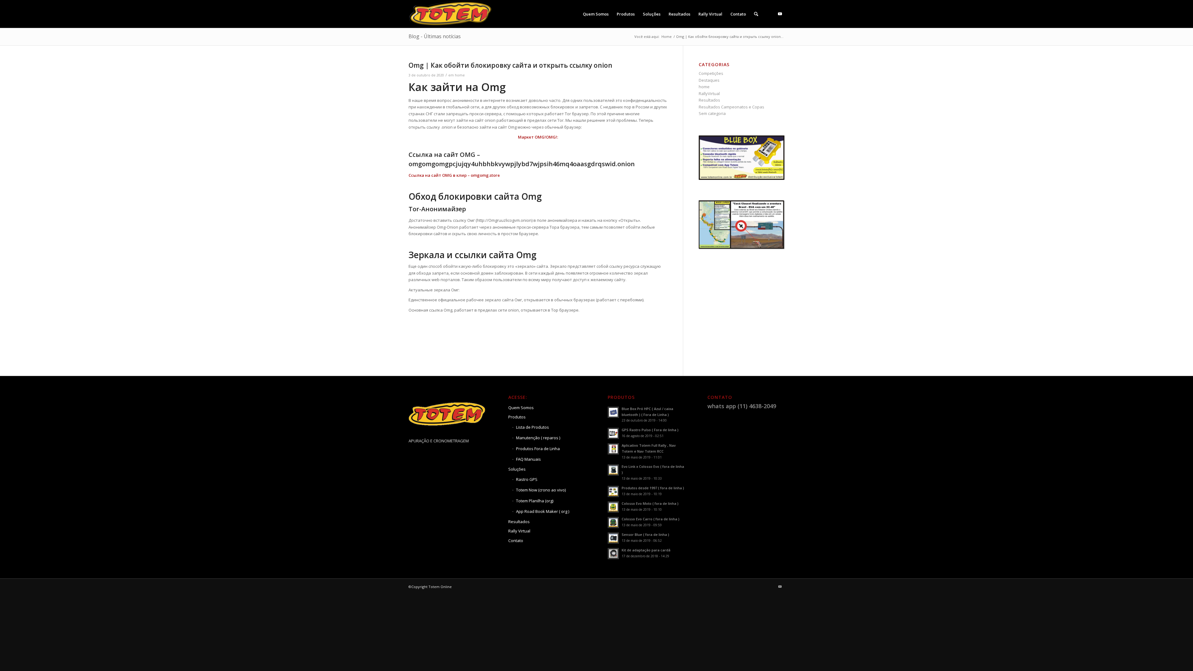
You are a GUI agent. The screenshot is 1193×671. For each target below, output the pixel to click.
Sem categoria (712, 113)
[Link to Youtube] (779, 13)
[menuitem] (596, 14)
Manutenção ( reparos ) (538, 437)
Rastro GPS (526, 479)
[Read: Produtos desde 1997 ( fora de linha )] (613, 491)
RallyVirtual (709, 93)
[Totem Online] (451, 14)
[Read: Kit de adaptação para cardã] (613, 553)
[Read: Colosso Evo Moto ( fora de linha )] (613, 507)
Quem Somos (521, 407)
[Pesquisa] (756, 14)
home (460, 75)
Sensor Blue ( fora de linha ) (645, 534)
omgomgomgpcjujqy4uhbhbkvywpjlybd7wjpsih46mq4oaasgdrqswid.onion (522, 164)
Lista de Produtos (532, 427)
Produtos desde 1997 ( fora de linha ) (653, 488)
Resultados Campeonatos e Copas (731, 107)
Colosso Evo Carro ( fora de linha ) (650, 519)
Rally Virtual (519, 531)
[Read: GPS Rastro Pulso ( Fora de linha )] (613, 433)
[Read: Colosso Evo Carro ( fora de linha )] (613, 522)
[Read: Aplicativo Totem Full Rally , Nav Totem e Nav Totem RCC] (613, 448)
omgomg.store (485, 175)
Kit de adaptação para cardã (646, 550)
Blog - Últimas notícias (435, 36)
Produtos (517, 417)
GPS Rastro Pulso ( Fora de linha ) (650, 429)
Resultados (709, 100)
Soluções (517, 469)
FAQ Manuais (528, 459)
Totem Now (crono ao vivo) (541, 490)
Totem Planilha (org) (534, 501)
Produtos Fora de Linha (538, 448)
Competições (711, 73)
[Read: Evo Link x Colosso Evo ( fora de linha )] (613, 470)
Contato (515, 540)
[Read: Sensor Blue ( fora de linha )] (613, 538)
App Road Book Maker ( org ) (542, 511)
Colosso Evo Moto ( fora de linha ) (650, 503)
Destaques (709, 80)
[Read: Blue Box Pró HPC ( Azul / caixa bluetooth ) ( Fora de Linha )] (613, 412)
